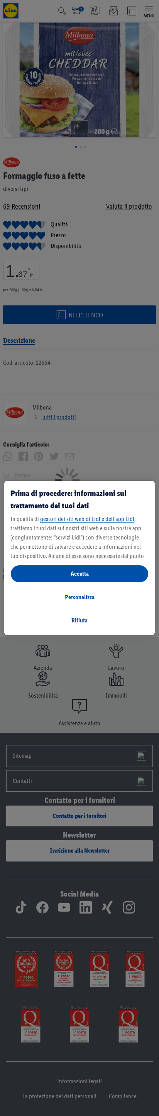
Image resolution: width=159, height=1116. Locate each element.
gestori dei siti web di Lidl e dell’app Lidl (87, 519)
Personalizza (80, 597)
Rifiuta (79, 620)
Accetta (80, 573)
